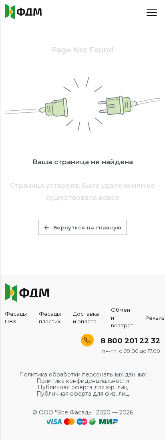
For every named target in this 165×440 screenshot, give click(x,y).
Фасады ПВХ (16, 318)
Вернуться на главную (87, 227)
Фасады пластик (50, 318)
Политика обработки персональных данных (82, 374)
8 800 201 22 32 (129, 340)
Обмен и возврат (122, 318)
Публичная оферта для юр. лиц (83, 387)
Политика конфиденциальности (82, 381)
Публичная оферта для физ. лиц (82, 393)
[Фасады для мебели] (23, 12)
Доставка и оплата (86, 318)
